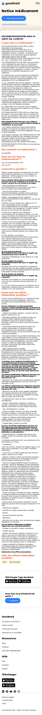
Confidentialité (7, 700)
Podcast (5, 647)
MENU (38, 3)
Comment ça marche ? (11, 621)
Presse (4, 669)
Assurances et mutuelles (12, 633)
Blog (4, 643)
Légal (4, 703)
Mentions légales (8, 697)
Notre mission (7, 625)
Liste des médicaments (11, 651)
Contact (5, 665)
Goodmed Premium (9, 629)
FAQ (3, 661)
